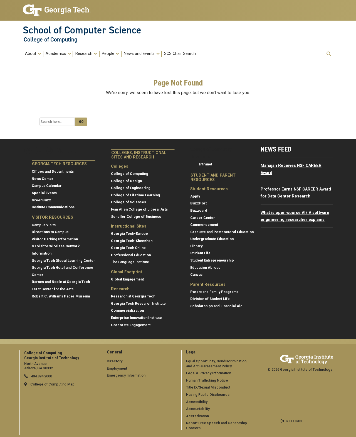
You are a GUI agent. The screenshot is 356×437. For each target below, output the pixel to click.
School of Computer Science (82, 30)
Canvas (196, 274)
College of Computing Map (52, 384)
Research (83, 53)
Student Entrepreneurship (212, 260)
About (30, 53)
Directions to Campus (50, 232)
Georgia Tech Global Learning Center (63, 260)
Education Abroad (205, 267)
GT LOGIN (294, 421)
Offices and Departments (53, 171)
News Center (42, 179)
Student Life (200, 253)
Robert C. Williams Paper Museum (61, 296)
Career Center (202, 218)
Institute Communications (53, 207)
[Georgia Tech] (306, 359)
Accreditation (197, 416)
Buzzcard (198, 210)
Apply (195, 196)
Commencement (204, 225)
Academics (56, 53)
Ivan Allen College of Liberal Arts (139, 209)
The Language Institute (130, 262)
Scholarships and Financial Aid (216, 306)
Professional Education (131, 255)
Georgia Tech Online (128, 248)
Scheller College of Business (136, 216)
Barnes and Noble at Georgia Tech (61, 282)
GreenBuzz (41, 200)
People (108, 53)
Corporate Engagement (130, 325)
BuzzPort (198, 203)
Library (196, 246)
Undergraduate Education (212, 239)
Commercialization (127, 310)
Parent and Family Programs (214, 292)
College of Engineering (130, 188)
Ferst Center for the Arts (52, 289)
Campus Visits (44, 225)
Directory (114, 361)
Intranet (205, 164)
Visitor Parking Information (55, 239)
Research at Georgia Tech (133, 296)
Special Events (44, 193)
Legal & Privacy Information (208, 373)
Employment (117, 368)
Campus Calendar (47, 186)
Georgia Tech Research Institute (138, 303)
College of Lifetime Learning (135, 195)
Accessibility (196, 402)
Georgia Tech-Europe (129, 233)
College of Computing (50, 39)
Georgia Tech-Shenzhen (131, 241)
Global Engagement (127, 279)
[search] (328, 54)
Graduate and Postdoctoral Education (222, 232)
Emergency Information (126, 375)
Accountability (198, 409)
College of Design (126, 181)
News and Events (139, 53)
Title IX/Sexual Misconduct (208, 387)
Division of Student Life (210, 299)
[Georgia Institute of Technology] (57, 8)
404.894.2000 (41, 376)
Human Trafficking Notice (207, 380)
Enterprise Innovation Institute (136, 318)
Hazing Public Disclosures (207, 394)
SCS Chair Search (180, 53)
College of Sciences (128, 202)
